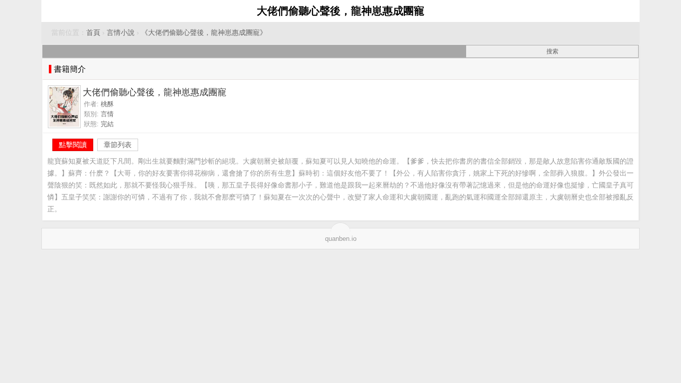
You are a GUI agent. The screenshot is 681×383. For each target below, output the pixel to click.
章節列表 (118, 145)
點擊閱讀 (73, 145)
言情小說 (121, 32)
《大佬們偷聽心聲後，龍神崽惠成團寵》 (204, 32)
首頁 (93, 32)
